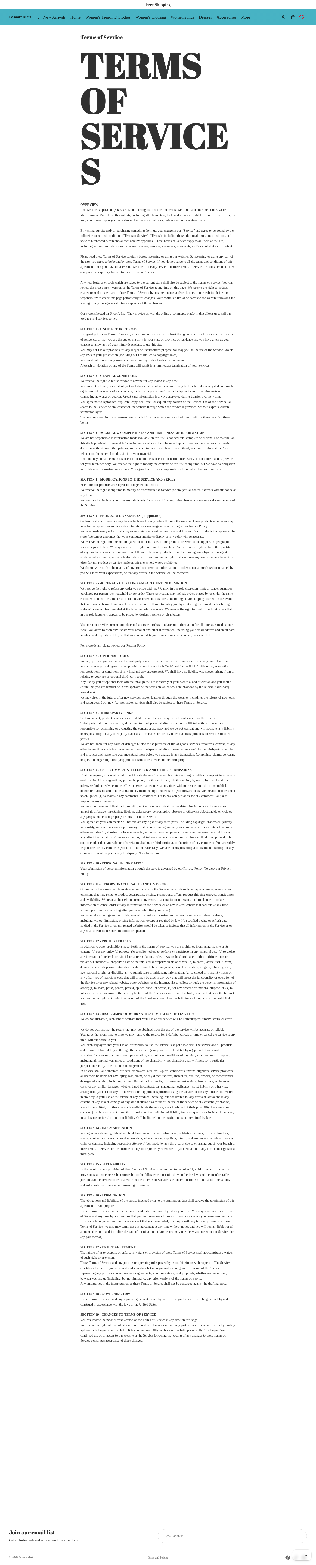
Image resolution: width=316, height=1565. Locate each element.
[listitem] (245, 17)
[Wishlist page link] (301, 17)
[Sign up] (300, 1536)
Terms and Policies (158, 1557)
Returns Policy (135, 645)
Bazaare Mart (25, 1557)
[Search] (37, 17)
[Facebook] (288, 1557)
